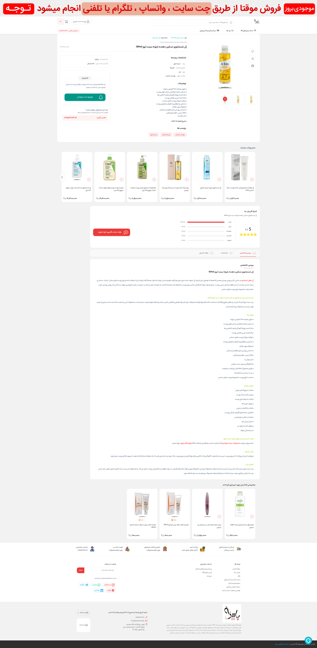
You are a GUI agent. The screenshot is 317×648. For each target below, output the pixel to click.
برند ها (228, 30)
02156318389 (70, 118)
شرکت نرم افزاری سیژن (282, 644)
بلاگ (239, 576)
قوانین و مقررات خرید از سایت (231, 590)
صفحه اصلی (236, 569)
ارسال (80, 570)
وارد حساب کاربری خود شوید (109, 232)
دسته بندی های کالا (247, 30)
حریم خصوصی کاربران (233, 587)
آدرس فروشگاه (207, 572)
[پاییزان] (257, 21)
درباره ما (209, 576)
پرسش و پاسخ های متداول (203, 569)
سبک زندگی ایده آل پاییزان (208, 30)
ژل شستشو (156, 37)
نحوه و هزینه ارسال (234, 583)
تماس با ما (237, 572)
